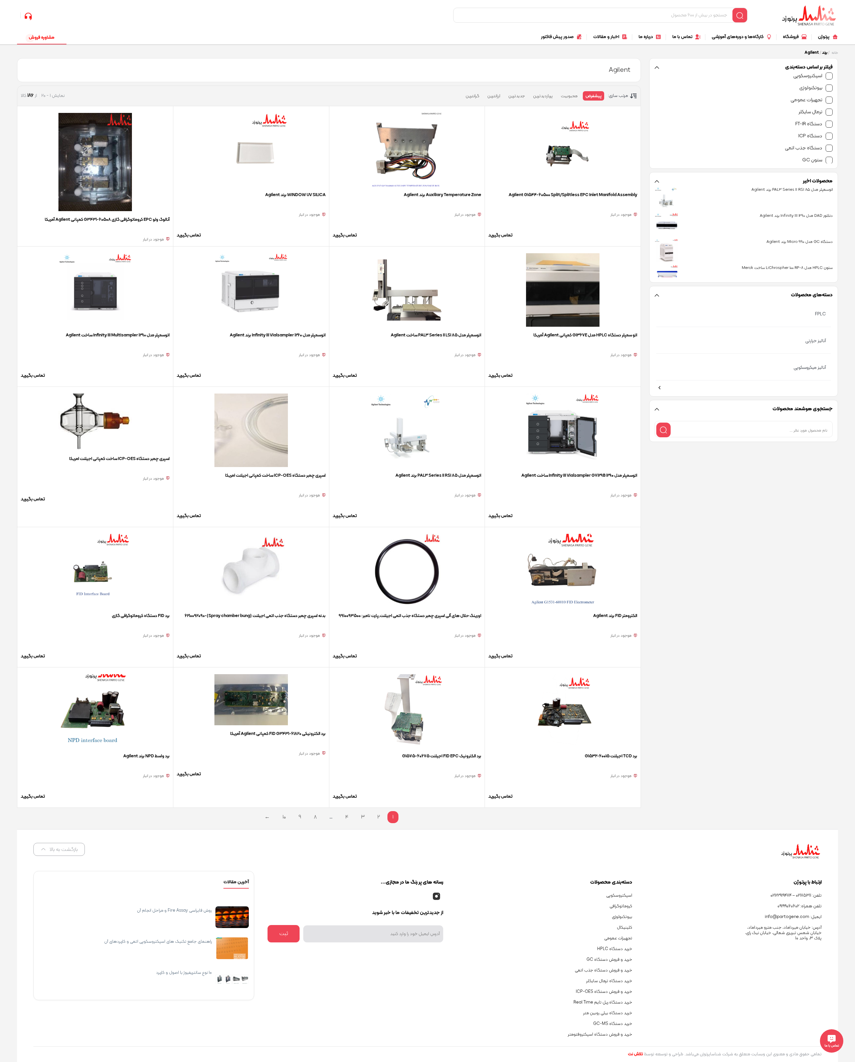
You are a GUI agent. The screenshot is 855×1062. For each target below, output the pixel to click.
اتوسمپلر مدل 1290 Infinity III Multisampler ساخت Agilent (118, 335)
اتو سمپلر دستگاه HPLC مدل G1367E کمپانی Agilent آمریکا (585, 335)
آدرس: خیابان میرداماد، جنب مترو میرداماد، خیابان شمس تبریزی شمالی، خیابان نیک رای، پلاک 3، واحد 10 (783, 933)
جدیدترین (516, 96)
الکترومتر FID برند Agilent (615, 616)
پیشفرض (593, 96)
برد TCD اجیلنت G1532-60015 (611, 756)
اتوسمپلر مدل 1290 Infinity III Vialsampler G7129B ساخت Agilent (579, 475)
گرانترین (472, 96)
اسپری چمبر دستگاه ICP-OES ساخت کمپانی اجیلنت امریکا (275, 475)
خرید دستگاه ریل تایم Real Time (602, 1002)
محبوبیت (569, 96)
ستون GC (812, 160)
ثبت (283, 933)
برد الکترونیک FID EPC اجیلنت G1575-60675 (441, 756)
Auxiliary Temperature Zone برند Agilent (442, 195)
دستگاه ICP (810, 136)
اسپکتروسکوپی (807, 76)
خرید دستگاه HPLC (614, 949)
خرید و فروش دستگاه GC (609, 959)
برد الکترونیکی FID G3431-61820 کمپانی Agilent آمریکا (278, 734)
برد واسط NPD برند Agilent (146, 756)
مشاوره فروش (41, 37)
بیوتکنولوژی (810, 88)
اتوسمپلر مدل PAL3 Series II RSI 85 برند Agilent (438, 475)
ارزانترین (493, 96)
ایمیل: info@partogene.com (793, 917)
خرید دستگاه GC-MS (612, 1024)
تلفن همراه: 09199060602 (800, 906)
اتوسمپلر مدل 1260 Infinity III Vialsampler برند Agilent (278, 335)
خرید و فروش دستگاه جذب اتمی (603, 970)
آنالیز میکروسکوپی (810, 367)
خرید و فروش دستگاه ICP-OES (604, 992)
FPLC (820, 314)
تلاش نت (635, 1054)
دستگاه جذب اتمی (803, 148)
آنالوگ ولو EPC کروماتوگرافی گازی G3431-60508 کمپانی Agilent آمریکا (107, 219)
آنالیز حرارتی (815, 340)
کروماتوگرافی (621, 906)
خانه (835, 53)
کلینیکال (624, 927)
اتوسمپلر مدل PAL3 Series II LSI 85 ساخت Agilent (436, 335)
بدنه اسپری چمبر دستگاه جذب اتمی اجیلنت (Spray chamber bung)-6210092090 (255, 616)
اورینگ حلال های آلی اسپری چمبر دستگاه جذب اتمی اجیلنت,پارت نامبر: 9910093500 (410, 616)
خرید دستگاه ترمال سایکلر (609, 981)
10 (284, 817)
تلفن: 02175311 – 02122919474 (796, 895)
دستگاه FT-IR (808, 124)
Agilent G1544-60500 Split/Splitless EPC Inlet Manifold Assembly (573, 195)
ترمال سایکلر (810, 112)
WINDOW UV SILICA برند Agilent (295, 195)
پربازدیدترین (543, 96)
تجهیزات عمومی (806, 100)
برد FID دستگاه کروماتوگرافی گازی (141, 616)
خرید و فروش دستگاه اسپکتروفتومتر (600, 1034)
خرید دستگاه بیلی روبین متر (607, 1013)
